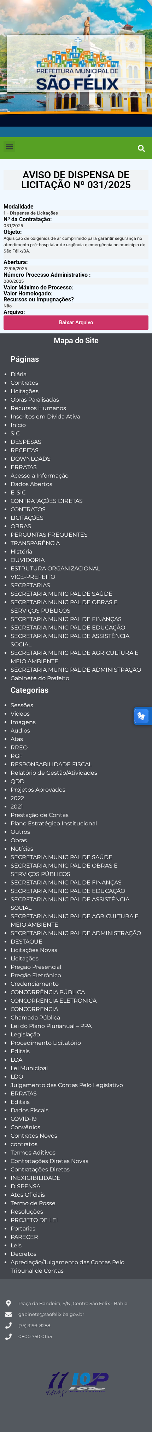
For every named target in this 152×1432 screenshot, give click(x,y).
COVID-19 (24, 1118)
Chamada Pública (35, 1017)
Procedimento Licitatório (46, 1043)
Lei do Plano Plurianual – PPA (51, 1026)
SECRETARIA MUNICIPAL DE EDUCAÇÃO (68, 627)
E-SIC (18, 492)
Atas (17, 739)
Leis (16, 1245)
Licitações (25, 391)
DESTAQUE (26, 941)
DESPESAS (26, 442)
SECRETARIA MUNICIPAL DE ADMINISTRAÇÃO (76, 669)
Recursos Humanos (38, 408)
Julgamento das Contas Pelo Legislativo (67, 1085)
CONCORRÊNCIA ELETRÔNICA (54, 1000)
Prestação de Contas (40, 815)
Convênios (25, 1127)
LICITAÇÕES (27, 517)
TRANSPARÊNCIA (35, 543)
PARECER (24, 1237)
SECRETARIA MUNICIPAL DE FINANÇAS (66, 619)
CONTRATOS (28, 509)
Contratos (24, 382)
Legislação (25, 1034)
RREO (19, 747)
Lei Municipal (29, 1068)
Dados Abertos (31, 484)
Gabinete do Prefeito (40, 678)
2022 (17, 798)
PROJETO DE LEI (34, 1220)
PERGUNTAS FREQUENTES (49, 534)
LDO (17, 1076)
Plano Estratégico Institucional (54, 823)
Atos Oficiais (28, 1194)
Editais (20, 1051)
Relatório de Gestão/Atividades (54, 772)
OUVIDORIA (28, 560)
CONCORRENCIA (34, 1009)
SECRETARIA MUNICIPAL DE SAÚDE (61, 593)
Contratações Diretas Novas (49, 1161)
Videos (20, 713)
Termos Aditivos (33, 1152)
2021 (17, 806)
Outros (20, 832)
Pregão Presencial (36, 967)
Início (18, 425)
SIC (15, 433)
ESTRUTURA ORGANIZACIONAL (55, 568)
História (21, 551)
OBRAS (21, 526)
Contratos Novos (34, 1135)
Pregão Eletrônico (36, 975)
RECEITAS (25, 450)
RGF (17, 756)
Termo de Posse (33, 1203)
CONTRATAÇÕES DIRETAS (47, 501)
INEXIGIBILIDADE (35, 1178)
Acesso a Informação (40, 475)
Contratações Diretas (40, 1169)
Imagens (23, 722)
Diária (19, 374)
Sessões (22, 705)
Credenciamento (35, 983)
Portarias (23, 1228)
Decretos (23, 1254)
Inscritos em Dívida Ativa (45, 416)
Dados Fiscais (29, 1110)
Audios (20, 730)
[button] (9, 146)
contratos (24, 1144)
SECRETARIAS (30, 585)
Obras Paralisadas (35, 399)
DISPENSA (25, 1186)
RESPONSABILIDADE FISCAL (51, 764)
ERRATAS (24, 467)
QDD (17, 781)
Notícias (22, 848)
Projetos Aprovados (38, 789)
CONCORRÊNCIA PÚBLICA (48, 992)
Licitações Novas (34, 950)
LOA (16, 1059)
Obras (19, 840)
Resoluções (27, 1211)
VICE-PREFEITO (33, 577)
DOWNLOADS (31, 458)
